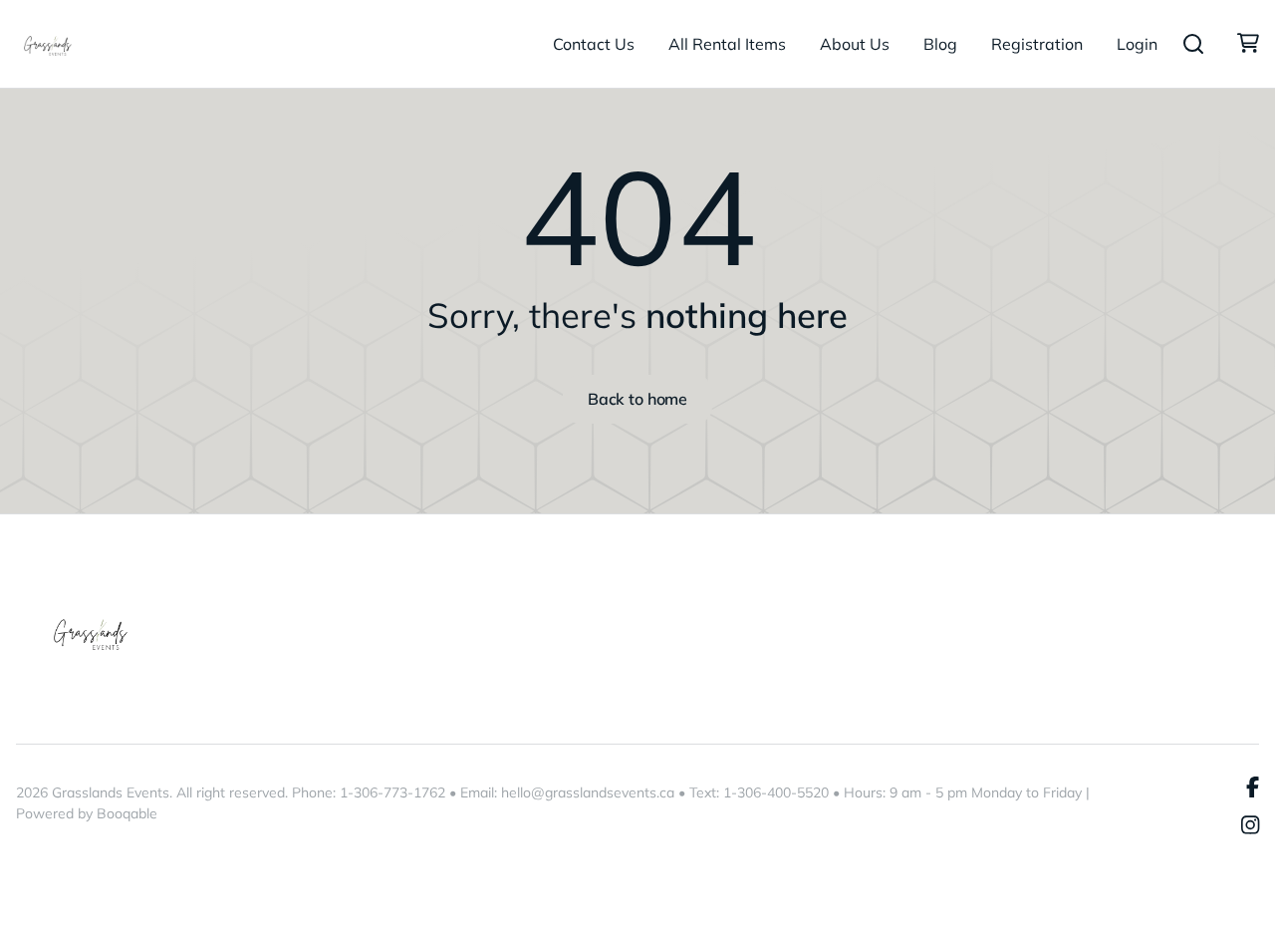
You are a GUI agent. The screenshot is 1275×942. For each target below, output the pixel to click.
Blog (940, 44)
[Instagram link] (1250, 826)
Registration (1037, 44)
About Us (855, 44)
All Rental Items (727, 44)
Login (1137, 44)
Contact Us (594, 44)
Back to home (637, 399)
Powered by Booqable (86, 813)
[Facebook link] (1252, 787)
